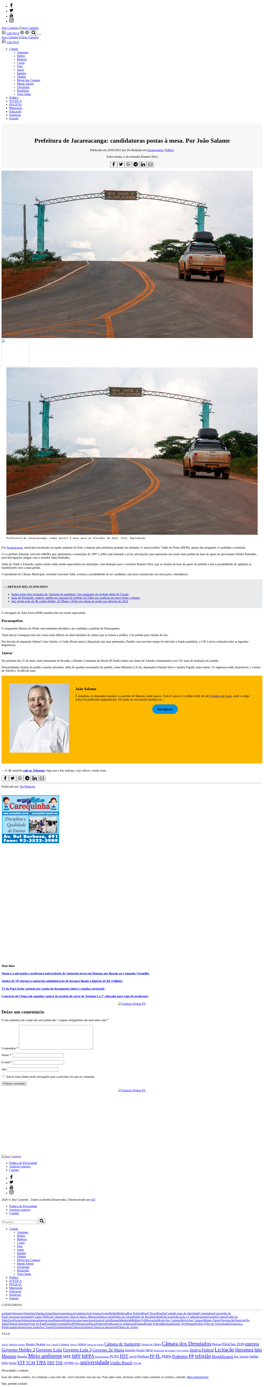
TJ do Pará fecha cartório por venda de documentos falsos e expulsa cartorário (53, 988)
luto (258, 1349)
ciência (81, 1344)
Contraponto (60, 1316)
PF (152, 1356)
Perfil (76, 1323)
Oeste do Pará (36, 1323)
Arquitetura (80, 1313)
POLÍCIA (15, 104)
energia (252, 1343)
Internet (58, 1320)
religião (203, 1356)
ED (93, 1199)
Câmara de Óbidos (151, 1344)
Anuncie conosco (20, 1166)
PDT (124, 1356)
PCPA (114, 1356)
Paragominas (102, 1356)
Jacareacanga (155, 150)
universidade (94, 1362)
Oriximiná (23, 87)
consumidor (26, 1316)
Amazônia (51, 1313)
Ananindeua (65, 1313)
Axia (48, 1345)
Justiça (99, 1320)
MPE (67, 1356)
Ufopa (96, 1327)
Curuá (21, 62)
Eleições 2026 (233, 1344)
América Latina (17, 1344)
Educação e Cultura (185, 1316)
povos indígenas (125, 1323)
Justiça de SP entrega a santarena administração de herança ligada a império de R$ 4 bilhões (62, 981)
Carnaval (64, 1344)
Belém (21, 56)
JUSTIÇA (15, 101)
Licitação (224, 1349)
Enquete (202, 1316)
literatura (244, 1349)
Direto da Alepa (123, 1316)
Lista (106, 1320)
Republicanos (222, 1356)
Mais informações (198, 1377)
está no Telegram (34, 770)
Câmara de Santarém (122, 1344)
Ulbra (76, 1363)
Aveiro (105, 1313)
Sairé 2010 (180, 1323)
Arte (89, 1313)
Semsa (12, 1363)
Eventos (222, 1316)
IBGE (149, 1350)
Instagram (159, 1350)
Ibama (140, 1350)
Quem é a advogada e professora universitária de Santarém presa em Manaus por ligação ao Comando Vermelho (75, 973)
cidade (195, 1313)
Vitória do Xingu (127, 1327)
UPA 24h (137, 1363)
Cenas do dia (183, 1313)
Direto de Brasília (143, 1316)
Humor (17, 1320)
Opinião (50, 1323)
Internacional (46, 1320)
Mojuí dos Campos (28, 80)
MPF (76, 1356)
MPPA (88, 1356)
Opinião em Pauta (221, 696)
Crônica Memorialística (91, 1316)
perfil (133, 1356)
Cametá (170, 1313)
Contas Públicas (43, 1316)
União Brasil (121, 1362)
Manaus (9, 1356)
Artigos (96, 1313)
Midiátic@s (137, 1320)
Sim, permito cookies (14, 1383)
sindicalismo (18, 1327)
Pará (70, 1323)
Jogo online (182, 1350)
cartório (73, 1345)
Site (4, 1069)
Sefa (5, 1363)
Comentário (10, 1048)
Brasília (161, 1313)
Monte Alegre (25, 83)
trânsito (67, 1327)
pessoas (84, 1323)
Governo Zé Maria (108, 1349)
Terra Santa (24, 94)
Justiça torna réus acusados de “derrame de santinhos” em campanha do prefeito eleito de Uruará (70, 594)
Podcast (101, 1323)
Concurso (13, 1316)
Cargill (55, 1344)
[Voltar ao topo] (3, 1367)
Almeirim (29, 1313)
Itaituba (21, 73)
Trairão (59, 1327)
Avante (40, 1344)
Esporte (14, 118)
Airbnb (5, 1345)
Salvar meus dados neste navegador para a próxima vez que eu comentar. (50, 1076)
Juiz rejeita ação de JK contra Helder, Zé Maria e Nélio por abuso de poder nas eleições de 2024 (69, 601)
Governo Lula (49, 1349)
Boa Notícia (134, 1313)
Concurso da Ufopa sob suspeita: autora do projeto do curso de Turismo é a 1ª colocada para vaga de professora (75, 996)
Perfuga (143, 1356)
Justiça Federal (202, 1350)
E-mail (7, 1062)
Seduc (254, 1356)
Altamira (40, 1313)
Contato (14, 1170)
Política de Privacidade (23, 1163)
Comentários (206, 1313)
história (130, 1350)
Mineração (15, 108)
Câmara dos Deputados (186, 1343)
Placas (92, 1323)
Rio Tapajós (241, 1356)
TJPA (41, 1362)
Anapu (30, 1344)
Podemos (180, 1356)
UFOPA (69, 1363)
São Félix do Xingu (210, 1323)
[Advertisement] (117, 933)
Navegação (227, 1320)
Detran (216, 1344)
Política (13, 97)
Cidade (13, 49)
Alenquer (22, 52)
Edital (157, 1316)
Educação (15, 111)
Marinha (22, 1356)
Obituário (22, 1323)
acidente (7, 1313)
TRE (51, 1362)
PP (191, 1356)
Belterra (22, 59)
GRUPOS (12, 33)
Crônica (72, 1316)
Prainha (139, 1323)
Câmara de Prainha (95, 1345)
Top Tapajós (47, 1327)
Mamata (114, 1320)
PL (158, 1356)
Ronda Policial (153, 1323)
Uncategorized (108, 1327)
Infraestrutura (30, 1320)
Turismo (87, 1327)
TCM (30, 1362)
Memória (124, 1320)
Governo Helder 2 (18, 1349)
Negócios (15, 115)
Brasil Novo (149, 1313)
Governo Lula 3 (77, 1349)
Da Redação (27, 786)
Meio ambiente (45, 1356)
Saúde (226, 1323)
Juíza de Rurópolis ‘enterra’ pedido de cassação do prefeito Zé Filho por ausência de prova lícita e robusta (75, 597)
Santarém (192, 1323)
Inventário (170, 1350)
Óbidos (21, 76)
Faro (20, 66)
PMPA (166, 1356)
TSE (59, 1362)
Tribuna (77, 1327)
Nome (6, 1055)
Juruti (20, 69)
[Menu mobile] (39, 34)
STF (21, 1362)
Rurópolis (23, 90)
